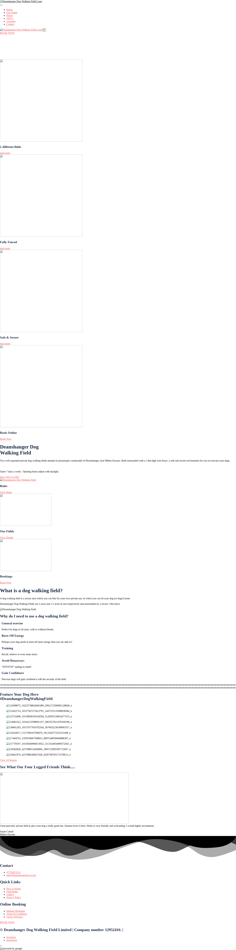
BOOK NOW (7, 33)
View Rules (6, 492)
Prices (9, 15)
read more (5, 153)
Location (10, 21)
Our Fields (11, 12)
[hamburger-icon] (1, 5)
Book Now (5, 439)
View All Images (8, 760)
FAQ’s (9, 18)
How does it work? (9, 477)
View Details (6, 537)
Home (9, 9)
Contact (10, 24)
